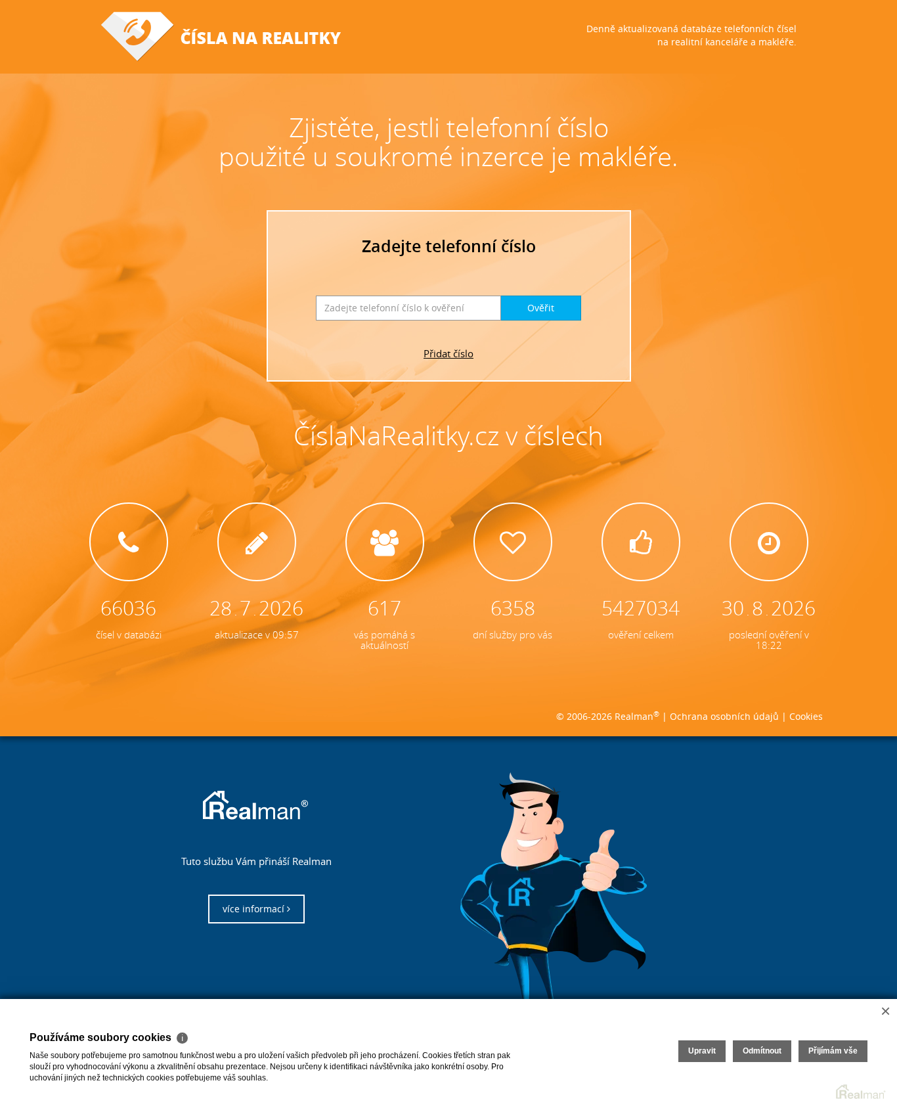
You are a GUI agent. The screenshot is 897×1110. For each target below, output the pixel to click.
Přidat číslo (448, 353)
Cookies (806, 716)
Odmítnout (762, 1050)
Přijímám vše (833, 1050)
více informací (255, 908)
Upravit (702, 1050)
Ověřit (540, 307)
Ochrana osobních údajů (724, 716)
